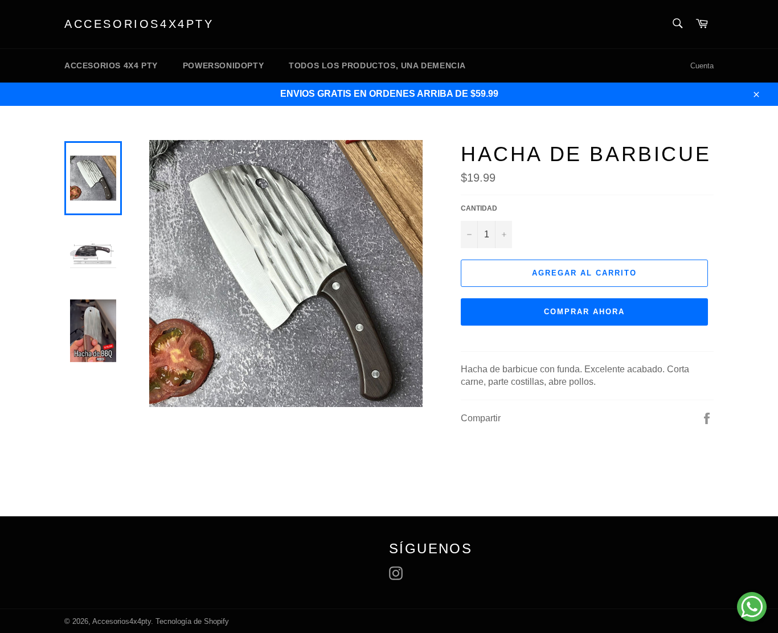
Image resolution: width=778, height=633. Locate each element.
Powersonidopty (223, 65)
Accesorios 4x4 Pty (111, 65)
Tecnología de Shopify (192, 621)
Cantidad (479, 208)
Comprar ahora (584, 311)
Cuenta (702, 65)
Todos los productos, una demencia (377, 65)
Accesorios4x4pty (139, 24)
